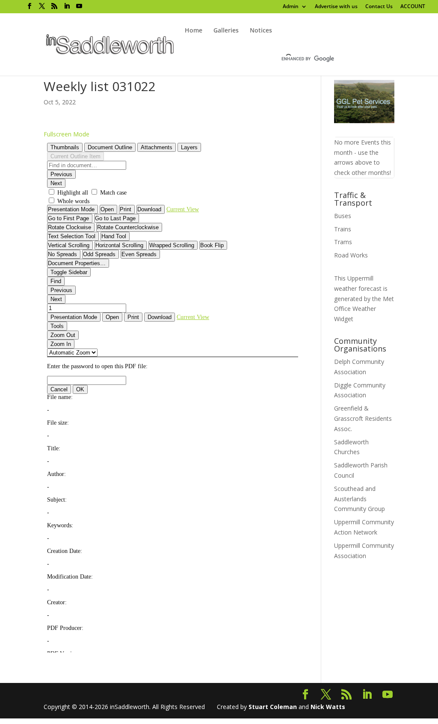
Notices (261, 30)
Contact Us (379, 7)
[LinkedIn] (67, 6)
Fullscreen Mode (66, 134)
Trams (343, 242)
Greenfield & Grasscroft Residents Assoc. (363, 418)
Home (193, 30)
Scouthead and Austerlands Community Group (359, 499)
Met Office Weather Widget (364, 309)
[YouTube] (79, 6)
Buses (342, 216)
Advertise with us (336, 7)
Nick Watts (328, 707)
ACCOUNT (412, 7)
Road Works (351, 255)
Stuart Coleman (273, 707)
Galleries (226, 30)
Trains (342, 229)
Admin (291, 7)
